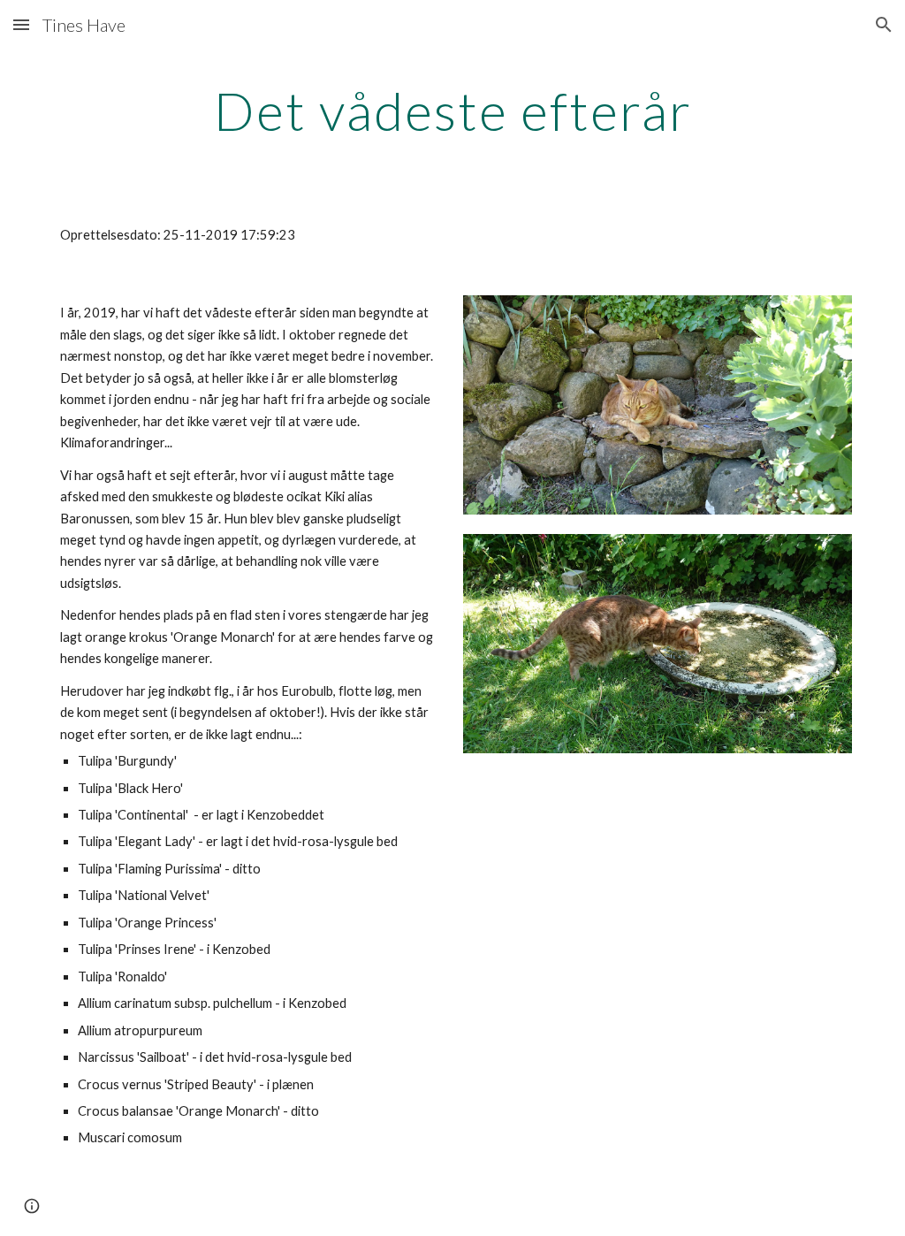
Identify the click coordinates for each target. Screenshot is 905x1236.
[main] (453, 110)
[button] (21, 24)
